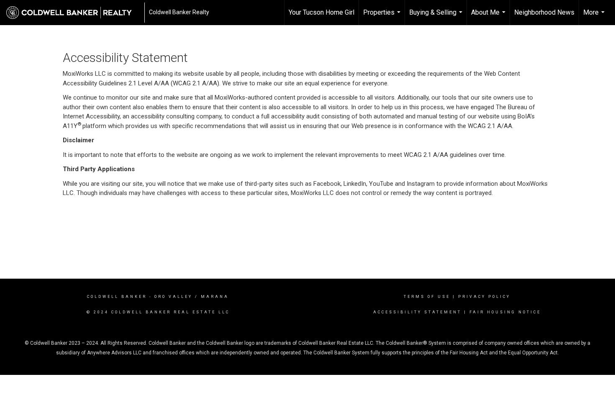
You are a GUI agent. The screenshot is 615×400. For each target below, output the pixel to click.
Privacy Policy (484, 297)
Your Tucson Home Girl (321, 12)
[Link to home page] (73, 12)
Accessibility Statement (417, 312)
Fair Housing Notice (505, 312)
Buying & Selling (436, 16)
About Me (489, 16)
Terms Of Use (427, 297)
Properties (382, 16)
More (595, 16)
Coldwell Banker (117, 297)
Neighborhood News (544, 12)
